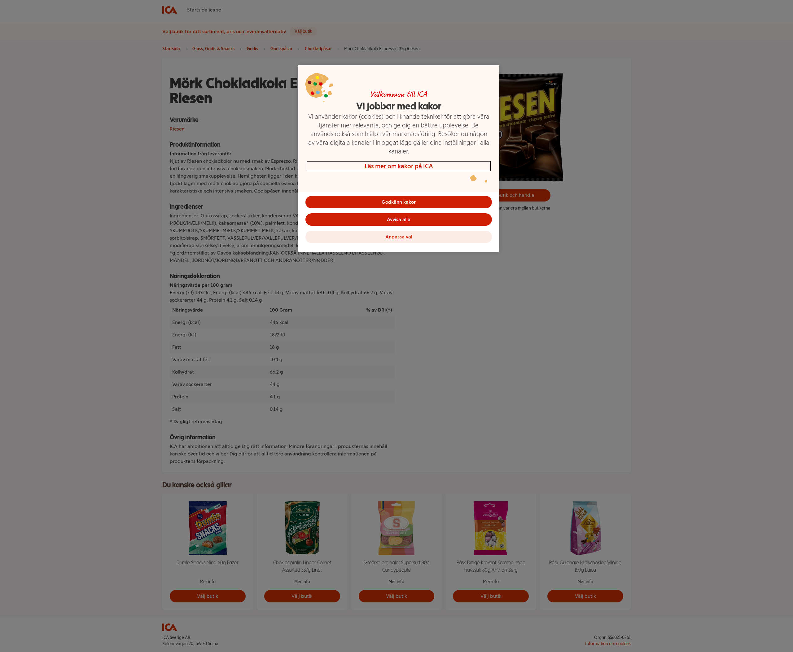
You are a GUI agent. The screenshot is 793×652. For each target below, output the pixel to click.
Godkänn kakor (399, 202)
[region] (398, 158)
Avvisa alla (398, 219)
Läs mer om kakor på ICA (399, 166)
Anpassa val (398, 237)
